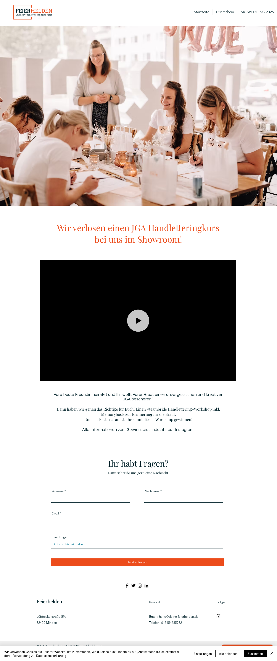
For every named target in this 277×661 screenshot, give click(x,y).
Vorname (58, 491)
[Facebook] (127, 585)
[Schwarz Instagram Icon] (218, 616)
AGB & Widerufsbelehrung (84, 646)
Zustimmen (255, 653)
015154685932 (171, 623)
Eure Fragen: (60, 536)
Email (55, 513)
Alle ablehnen (228, 653)
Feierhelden (49, 601)
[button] (230, 376)
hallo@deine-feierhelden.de (178, 616)
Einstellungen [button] (202, 653)
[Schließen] (271, 654)
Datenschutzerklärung (51, 655)
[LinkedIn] (146, 585)
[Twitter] (133, 585)
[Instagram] (140, 585)
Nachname (152, 491)
